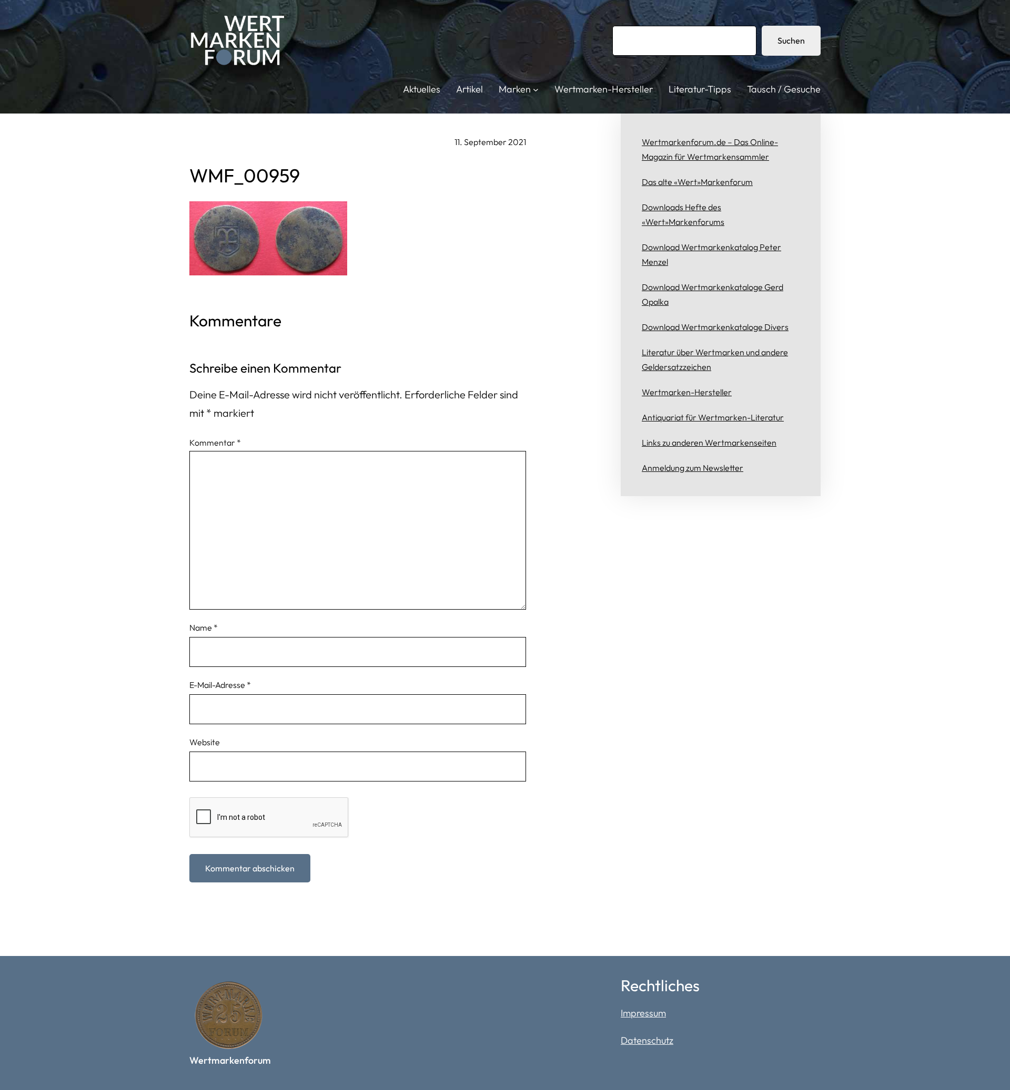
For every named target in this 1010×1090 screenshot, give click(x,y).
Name (203, 627)
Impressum (643, 1013)
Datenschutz (647, 1040)
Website (204, 742)
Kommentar (215, 442)
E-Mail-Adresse (220, 685)
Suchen (791, 40)
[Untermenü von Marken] (536, 89)
